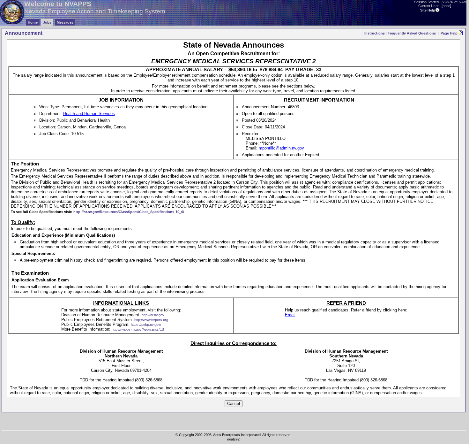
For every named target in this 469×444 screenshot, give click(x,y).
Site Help (427, 10)
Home (33, 22)
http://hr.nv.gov (153, 315)
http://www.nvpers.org (151, 320)
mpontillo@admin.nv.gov (281, 148)
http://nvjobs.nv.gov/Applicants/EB (138, 329)
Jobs (47, 22)
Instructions (374, 33)
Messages (65, 22)
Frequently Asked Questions (412, 33)
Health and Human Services (89, 113)
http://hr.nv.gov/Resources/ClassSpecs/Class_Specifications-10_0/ (128, 212)
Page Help (449, 33)
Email (290, 314)
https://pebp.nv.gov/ (146, 324)
